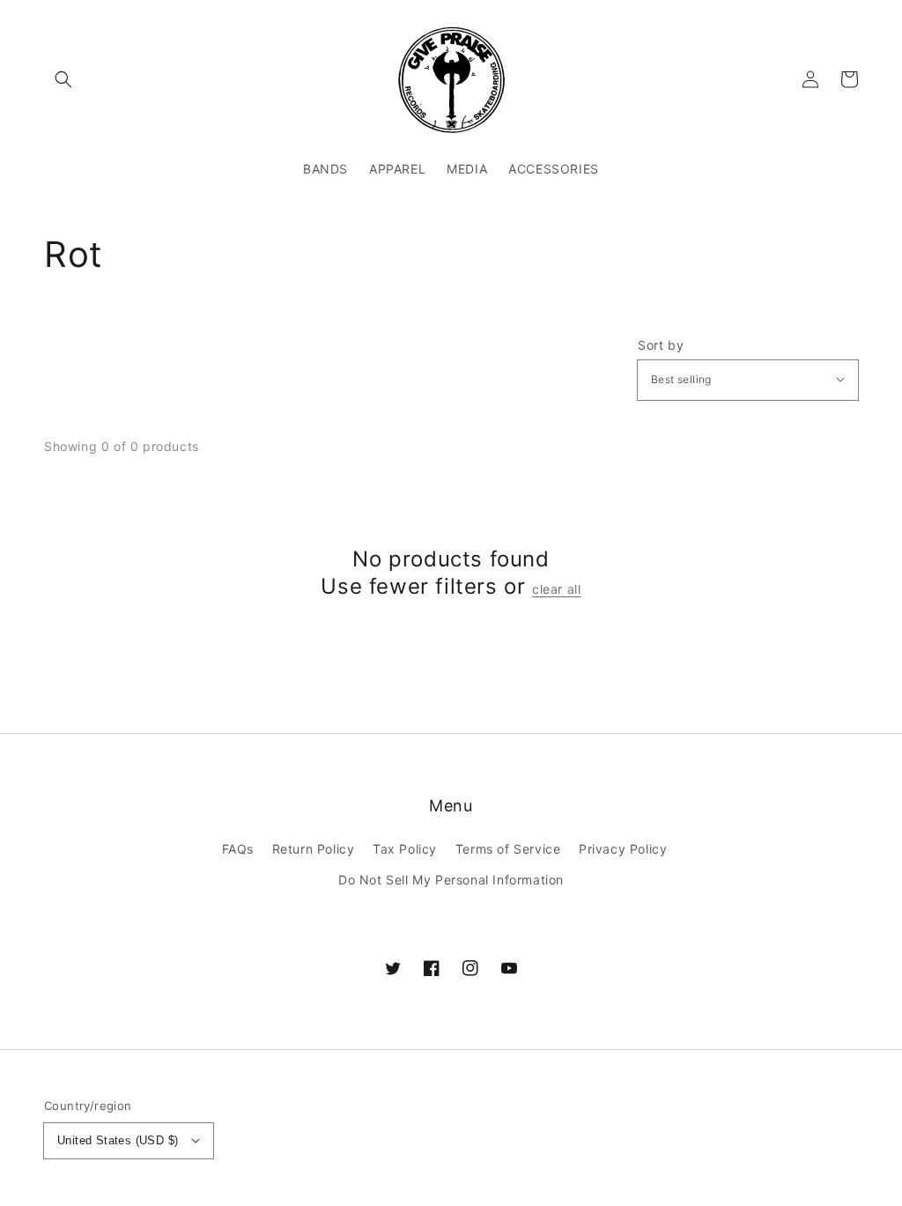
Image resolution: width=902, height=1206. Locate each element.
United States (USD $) (117, 1140)
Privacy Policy (623, 848)
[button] (63, 79)
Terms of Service (508, 848)
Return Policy (313, 848)
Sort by (661, 345)
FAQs (238, 848)
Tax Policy (405, 848)
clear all (556, 588)
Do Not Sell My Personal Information (451, 879)
